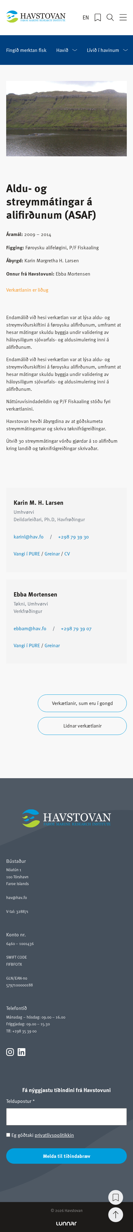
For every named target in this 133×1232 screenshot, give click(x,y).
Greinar (52, 553)
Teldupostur (20, 1101)
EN (86, 17)
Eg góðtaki (42, 1135)
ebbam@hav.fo (30, 628)
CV (67, 553)
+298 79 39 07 (76, 628)
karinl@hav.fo (29, 536)
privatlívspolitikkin (54, 1135)
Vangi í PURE (27, 553)
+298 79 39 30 (73, 536)
